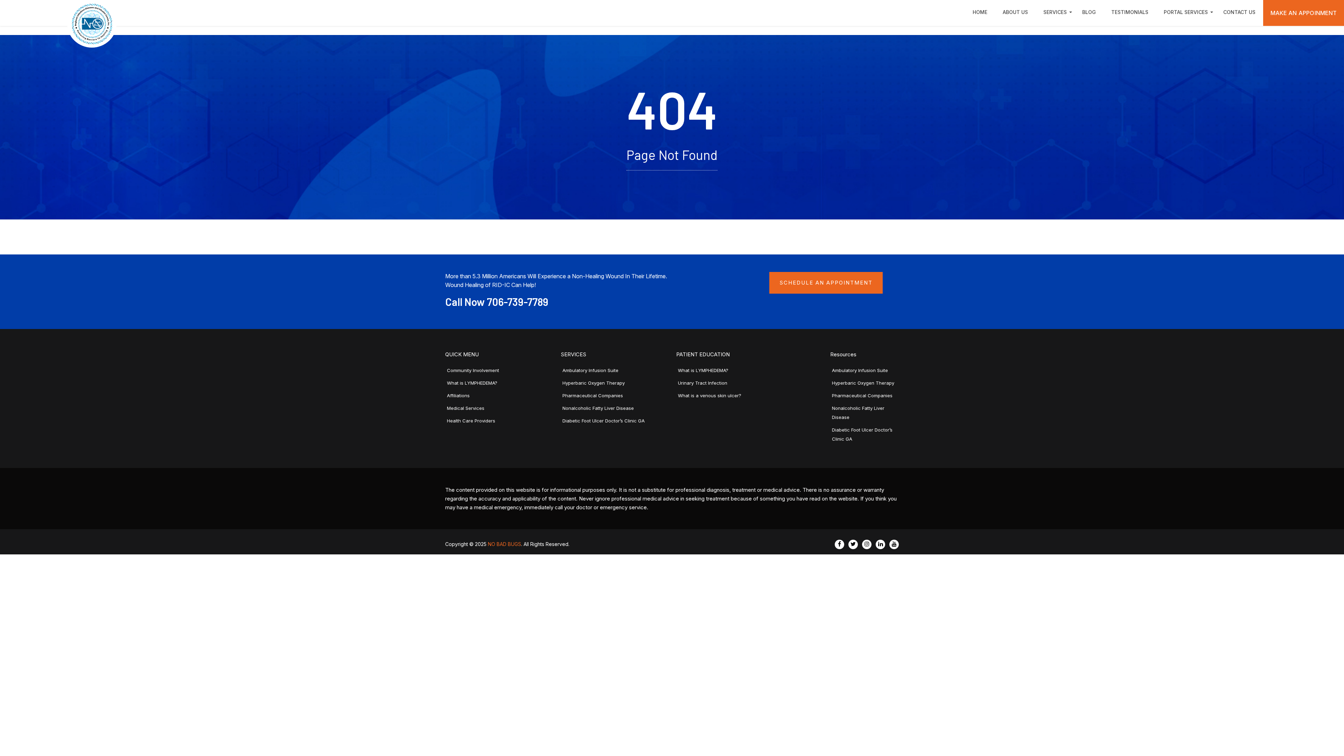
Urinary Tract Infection (702, 383)
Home (980, 12)
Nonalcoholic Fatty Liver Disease (598, 408)
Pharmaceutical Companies (592, 395)
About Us (1015, 12)
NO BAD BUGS (504, 544)
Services (1055, 12)
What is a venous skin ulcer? (709, 395)
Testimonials (1129, 12)
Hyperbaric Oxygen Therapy (593, 383)
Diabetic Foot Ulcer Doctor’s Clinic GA (603, 421)
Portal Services (1186, 12)
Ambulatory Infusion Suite (590, 370)
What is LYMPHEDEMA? (472, 383)
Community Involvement (473, 370)
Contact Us (1239, 12)
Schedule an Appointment (826, 282)
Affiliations (458, 395)
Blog (1089, 12)
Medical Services (465, 408)
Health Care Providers (471, 421)
